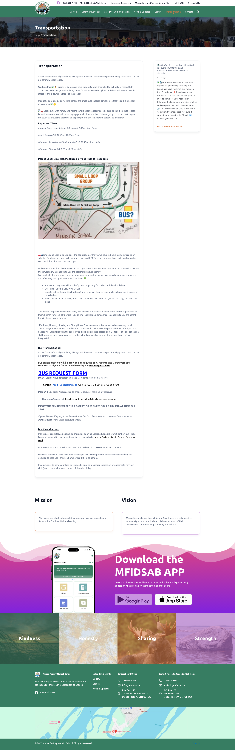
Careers (73, 11)
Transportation (173, 11)
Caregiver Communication (117, 11)
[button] (198, 12)
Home (38, 35)
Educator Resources (121, 3)
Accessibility (194, 3)
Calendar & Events (91, 11)
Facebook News (69, 3)
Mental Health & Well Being (93, 3)
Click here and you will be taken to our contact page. (90, 399)
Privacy (196, 743)
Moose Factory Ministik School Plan (152, 3)
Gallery (157, 11)
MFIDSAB (179, 3)
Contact (189, 11)
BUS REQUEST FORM (62, 373)
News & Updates (142, 11)
